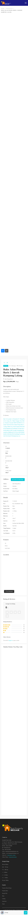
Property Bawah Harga (6, 888)
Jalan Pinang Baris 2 (8, 379)
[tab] (3, 350)
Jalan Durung (6, 750)
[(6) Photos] (19, 662)
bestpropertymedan (13, 857)
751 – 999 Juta (5, 869)
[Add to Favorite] (4, 363)
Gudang (3, 898)
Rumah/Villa (4, 893)
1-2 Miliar (14, 511)
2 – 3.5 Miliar (5, 875)
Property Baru (5, 890)
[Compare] (7, 363)
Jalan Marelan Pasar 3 (7, 667)
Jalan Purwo (5, 723)
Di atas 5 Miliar (5, 880)
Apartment (4, 901)
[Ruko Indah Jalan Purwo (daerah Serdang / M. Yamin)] (14, 711)
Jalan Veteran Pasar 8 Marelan (9, 777)
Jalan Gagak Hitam (7, 805)
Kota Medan (14, 488)
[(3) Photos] (19, 745)
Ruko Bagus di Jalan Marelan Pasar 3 (11, 665)
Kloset (6, 545)
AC (5, 543)
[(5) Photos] (19, 717)
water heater (7, 548)
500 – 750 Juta (5, 867)
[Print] (13, 363)
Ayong (6, 912)
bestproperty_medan (11, 855)
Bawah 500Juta (5, 864)
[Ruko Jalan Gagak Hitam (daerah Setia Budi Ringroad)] (14, 792)
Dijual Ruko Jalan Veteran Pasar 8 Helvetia (13, 775)
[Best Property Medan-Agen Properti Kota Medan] (6, 3)
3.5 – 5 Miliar (5, 877)
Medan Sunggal (15, 491)
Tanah (3, 903)
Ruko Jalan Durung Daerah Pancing (11, 748)
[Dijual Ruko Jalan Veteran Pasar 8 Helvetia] (14, 766)
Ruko (6, 453)
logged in (10, 640)
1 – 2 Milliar (4, 872)
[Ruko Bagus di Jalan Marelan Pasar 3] (14, 657)
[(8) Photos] (19, 689)
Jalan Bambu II (6, 695)
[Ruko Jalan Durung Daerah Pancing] (14, 739)
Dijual (13, 508)
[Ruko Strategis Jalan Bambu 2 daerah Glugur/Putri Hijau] (14, 683)
